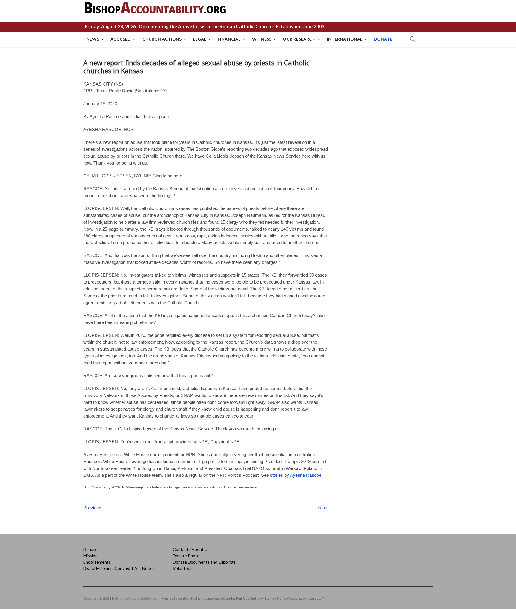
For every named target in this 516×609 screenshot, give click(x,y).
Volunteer (182, 568)
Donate (90, 549)
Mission (90, 555)
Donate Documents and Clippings (204, 561)
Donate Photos (187, 555)
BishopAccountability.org (137, 598)
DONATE (383, 39)
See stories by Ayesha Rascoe (291, 475)
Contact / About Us (191, 549)
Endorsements (97, 561)
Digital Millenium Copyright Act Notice (119, 568)
